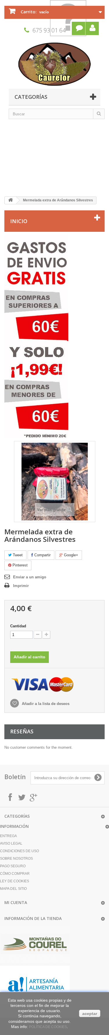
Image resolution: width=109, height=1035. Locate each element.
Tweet (17, 555)
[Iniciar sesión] (92, 28)
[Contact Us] (78, 28)
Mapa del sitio (13, 889)
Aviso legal (11, 843)
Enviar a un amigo (29, 577)
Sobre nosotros (16, 859)
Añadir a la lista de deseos (45, 703)
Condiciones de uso (19, 851)
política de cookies (48, 1027)
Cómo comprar (15, 874)
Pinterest (19, 565)
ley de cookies (14, 881)
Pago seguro (13, 866)
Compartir (42, 555)
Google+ (70, 555)
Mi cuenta (15, 902)
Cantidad (18, 626)
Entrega (8, 836)
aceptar (89, 1013)
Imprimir (21, 586)
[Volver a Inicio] (10, 200)
